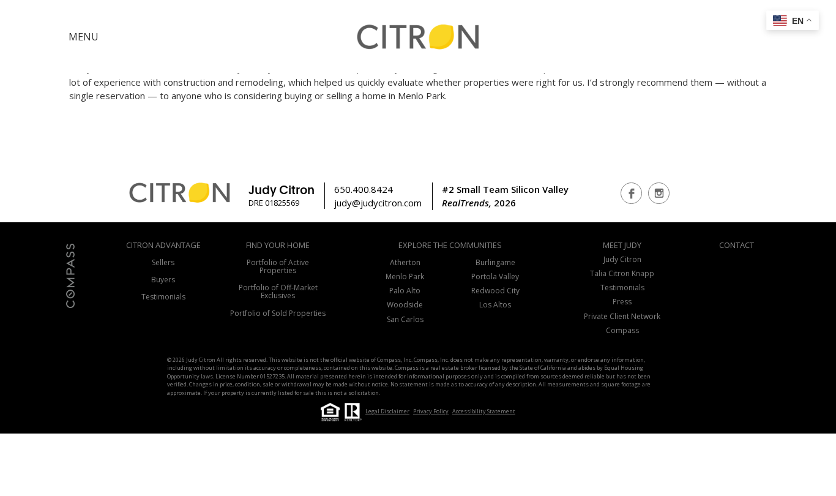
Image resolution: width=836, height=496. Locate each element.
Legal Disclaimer (387, 412)
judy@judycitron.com (378, 203)
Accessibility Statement (483, 412)
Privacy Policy (431, 412)
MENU (84, 36)
